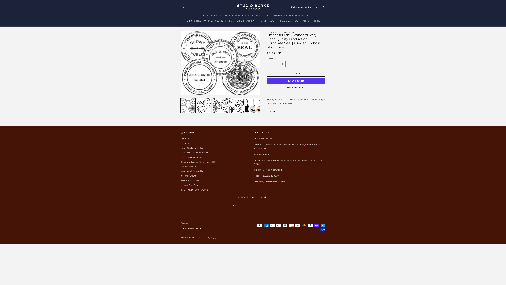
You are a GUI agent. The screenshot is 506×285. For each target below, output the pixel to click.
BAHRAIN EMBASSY (190, 176)
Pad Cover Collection (190, 180)
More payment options (295, 87)
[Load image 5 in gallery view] (252, 105)
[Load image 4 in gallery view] (236, 105)
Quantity (270, 59)
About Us (185, 139)
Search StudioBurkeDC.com (193, 148)
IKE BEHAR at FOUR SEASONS (194, 190)
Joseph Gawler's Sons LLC (192, 171)
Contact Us (185, 143)
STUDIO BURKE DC (194, 238)
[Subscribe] (274, 205)
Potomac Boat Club (189, 185)
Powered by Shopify (208, 238)
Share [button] (272, 111)
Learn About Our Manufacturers (195, 152)
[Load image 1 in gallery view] (188, 105)
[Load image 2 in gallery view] (204, 105)
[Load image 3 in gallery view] (220, 105)
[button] (183, 7)
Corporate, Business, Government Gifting (199, 162)
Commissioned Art (189, 166)
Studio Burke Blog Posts (191, 157)
